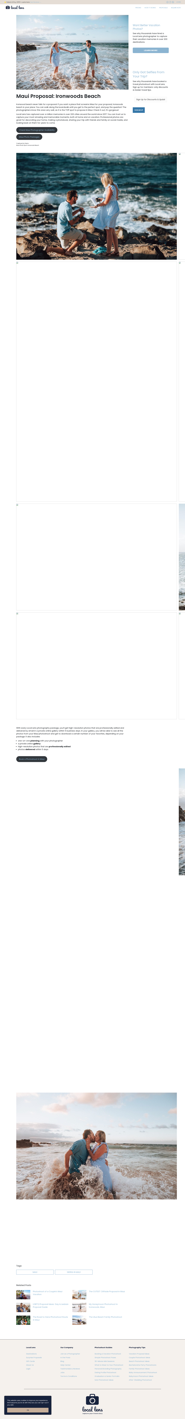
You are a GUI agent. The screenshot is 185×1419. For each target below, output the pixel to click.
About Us (30, 1365)
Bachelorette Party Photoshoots (142, 1365)
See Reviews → (35, 2)
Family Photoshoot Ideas (139, 1369)
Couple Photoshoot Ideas (139, 1357)
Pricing (138, 8)
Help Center (65, 1365)
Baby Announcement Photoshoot (143, 1372)
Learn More (150, 50)
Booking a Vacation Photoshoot (108, 1354)
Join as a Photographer (70, 1354)
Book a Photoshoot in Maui (31, 759)
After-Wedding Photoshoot (140, 1380)
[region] (27, 1405)
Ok (28, 1410)
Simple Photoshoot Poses (105, 1357)
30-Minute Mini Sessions (104, 1361)
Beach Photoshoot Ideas (139, 1361)
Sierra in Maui (74, 1272)
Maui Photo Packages (29, 137)
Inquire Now (176, 8)
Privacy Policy (19, 1405)
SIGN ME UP (138, 110)
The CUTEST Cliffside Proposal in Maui (107, 1291)
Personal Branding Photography (108, 1369)
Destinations (31, 1354)
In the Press (65, 1357)
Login (178, 2)
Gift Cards (30, 1361)
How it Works (150, 8)
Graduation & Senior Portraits (107, 1376)
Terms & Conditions (68, 1376)
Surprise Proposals (34, 1357)
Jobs (62, 1372)
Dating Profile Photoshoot (105, 1372)
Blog (62, 1361)
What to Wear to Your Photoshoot (109, 1365)
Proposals (163, 8)
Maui (35, 1272)
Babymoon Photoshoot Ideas (141, 1376)
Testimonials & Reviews (70, 1369)
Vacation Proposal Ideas (139, 1354)
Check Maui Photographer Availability (37, 130)
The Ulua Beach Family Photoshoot (105, 1317)
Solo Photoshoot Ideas (104, 1380)
